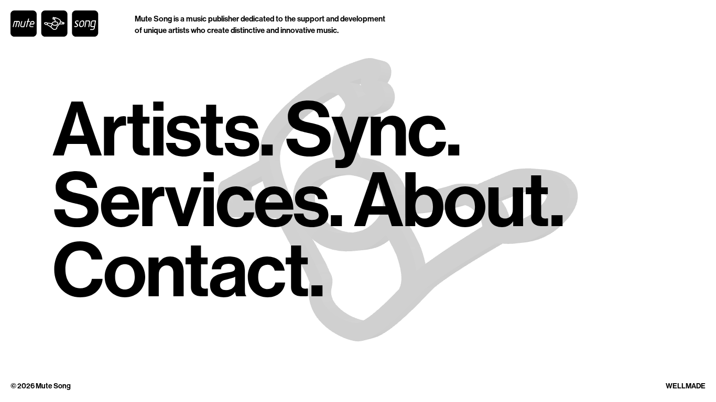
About (451, 201)
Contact (180, 271)
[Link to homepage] (54, 23)
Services (190, 201)
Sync (365, 130)
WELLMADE (686, 386)
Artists (155, 130)
